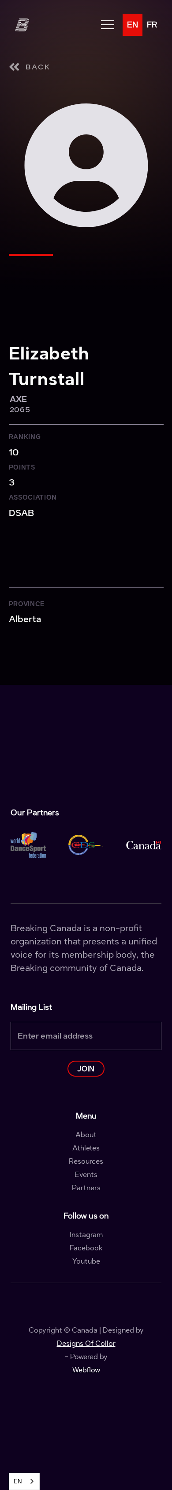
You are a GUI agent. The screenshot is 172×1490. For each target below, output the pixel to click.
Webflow (86, 1370)
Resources (86, 1161)
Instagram (86, 1234)
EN (18, 1481)
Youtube (86, 1261)
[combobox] (24, 1481)
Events (86, 1174)
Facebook (86, 1248)
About (86, 1135)
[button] (107, 25)
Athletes (86, 1148)
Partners (86, 1188)
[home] (22, 24)
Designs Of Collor (86, 1343)
